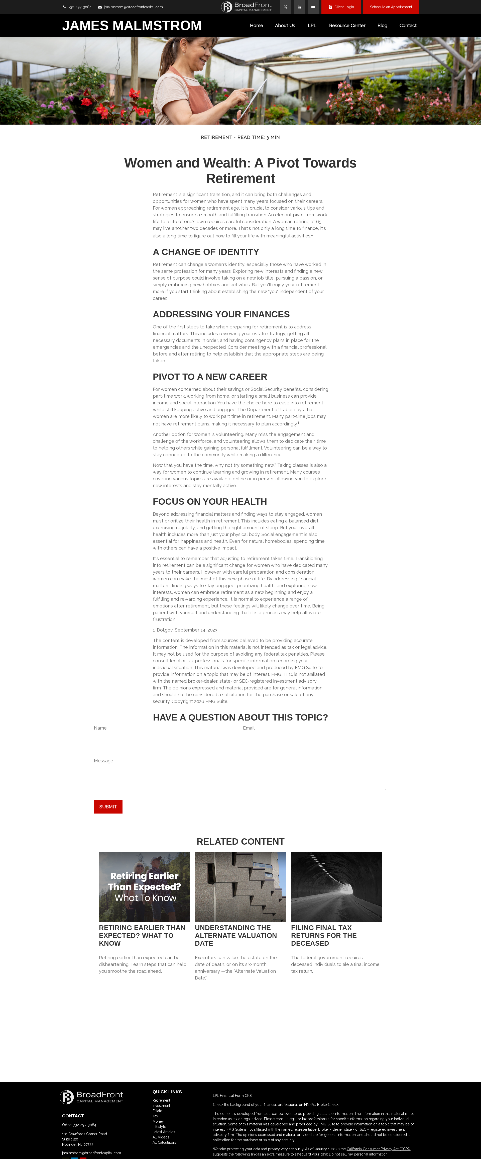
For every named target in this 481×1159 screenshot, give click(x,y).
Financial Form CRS (236, 1096)
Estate (157, 1111)
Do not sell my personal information (358, 1154)
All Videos (161, 1137)
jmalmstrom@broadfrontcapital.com (133, 7)
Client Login (344, 7)
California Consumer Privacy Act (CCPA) (379, 1149)
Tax (155, 1116)
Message (103, 760)
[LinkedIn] (299, 7)
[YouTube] (313, 7)
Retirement (161, 1100)
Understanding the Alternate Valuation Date (236, 935)
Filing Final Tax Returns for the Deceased (324, 935)
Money (158, 1121)
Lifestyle (159, 1127)
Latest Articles (164, 1132)
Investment (161, 1106)
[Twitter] (285, 7)
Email (249, 728)
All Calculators (164, 1142)
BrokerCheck (327, 1105)
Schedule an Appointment (391, 7)
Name (100, 728)
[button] (256, 25)
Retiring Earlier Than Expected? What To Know (142, 935)
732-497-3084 (79, 7)
